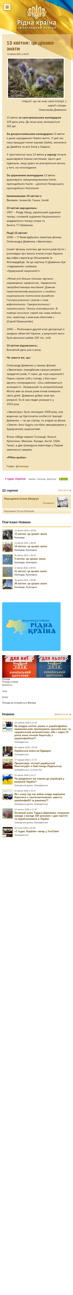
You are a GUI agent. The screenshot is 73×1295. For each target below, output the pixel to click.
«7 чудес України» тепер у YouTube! (36, 831)
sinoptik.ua (20, 702)
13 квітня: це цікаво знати (30, 533)
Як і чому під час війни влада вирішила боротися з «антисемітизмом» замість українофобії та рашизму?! (39, 797)
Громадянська (21, 742)
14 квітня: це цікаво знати (30, 546)
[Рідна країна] (36, 16)
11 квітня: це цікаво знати (30, 571)
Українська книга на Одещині (32, 750)
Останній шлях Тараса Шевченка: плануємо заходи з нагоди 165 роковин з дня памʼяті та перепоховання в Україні (41, 816)
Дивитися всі (62, 714)
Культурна (31, 550)
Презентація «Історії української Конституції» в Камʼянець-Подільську (38, 765)
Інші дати (63, 490)
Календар (23, 466)
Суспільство (36, 770)
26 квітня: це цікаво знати (30, 583)
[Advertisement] (36, 1049)
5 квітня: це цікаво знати (30, 558)
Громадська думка (23, 785)
